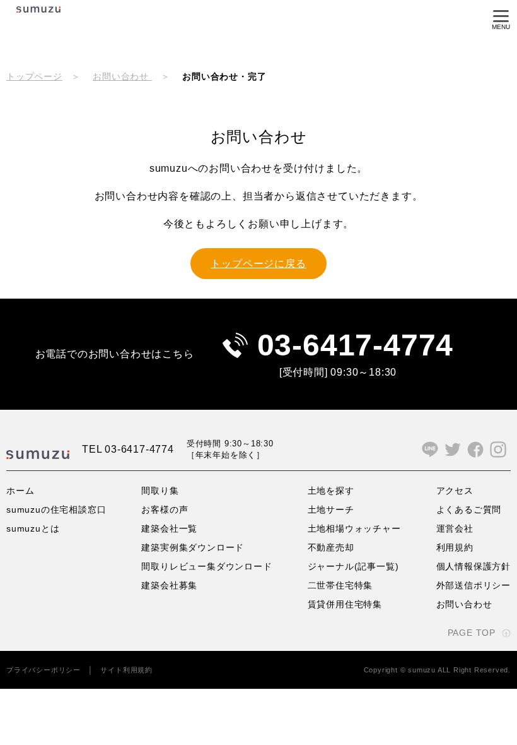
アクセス (454, 491)
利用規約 (454, 547)
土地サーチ (331, 509)
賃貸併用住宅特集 (345, 604)
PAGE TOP (472, 633)
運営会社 (454, 528)
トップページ (34, 76)
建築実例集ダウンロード (192, 547)
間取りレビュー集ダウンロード (206, 566)
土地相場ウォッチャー (354, 528)
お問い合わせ (122, 76)
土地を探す (331, 491)
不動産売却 (331, 547)
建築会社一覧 (169, 528)
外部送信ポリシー (473, 585)
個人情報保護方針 (473, 566)
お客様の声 (164, 509)
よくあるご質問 (469, 509)
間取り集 (159, 491)
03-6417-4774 (355, 345)
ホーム (20, 491)
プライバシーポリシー (43, 670)
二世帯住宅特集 (340, 585)
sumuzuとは (32, 528)
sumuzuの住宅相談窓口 (56, 509)
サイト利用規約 (126, 670)
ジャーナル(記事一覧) (353, 566)
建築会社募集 (169, 585)
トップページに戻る (258, 263)
